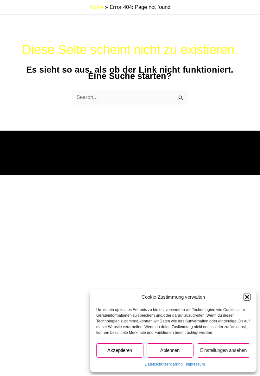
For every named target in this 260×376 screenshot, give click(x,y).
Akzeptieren (119, 350)
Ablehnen (170, 350)
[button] (247, 297)
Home (97, 7)
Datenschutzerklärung (164, 364)
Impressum (195, 364)
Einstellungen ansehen (223, 350)
